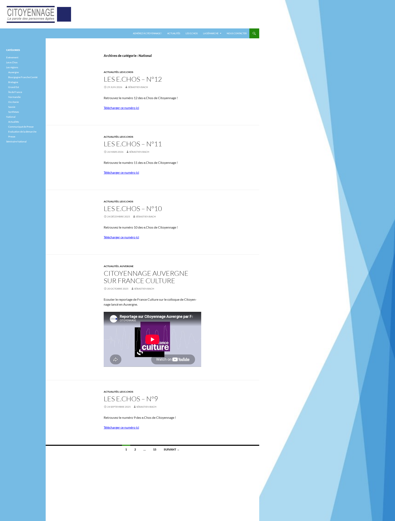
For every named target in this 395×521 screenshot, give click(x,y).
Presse (11, 136)
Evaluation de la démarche (22, 131)
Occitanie (13, 101)
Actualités (173, 33)
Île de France (15, 92)
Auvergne (127, 266)
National (10, 116)
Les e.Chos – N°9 (131, 398)
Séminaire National (16, 141)
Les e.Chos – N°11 (133, 144)
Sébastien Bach (138, 87)
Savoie (11, 106)
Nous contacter (237, 33)
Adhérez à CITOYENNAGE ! (147, 33)
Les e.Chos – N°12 (133, 79)
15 (154, 449)
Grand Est (13, 87)
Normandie (14, 97)
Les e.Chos (192, 33)
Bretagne (13, 82)
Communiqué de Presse (21, 126)
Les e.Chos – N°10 (133, 208)
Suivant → (172, 449)
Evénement (12, 57)
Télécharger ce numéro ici (121, 108)
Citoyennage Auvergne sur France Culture (146, 277)
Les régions (12, 67)
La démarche (210, 33)
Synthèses (13, 111)
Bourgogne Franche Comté (22, 77)
